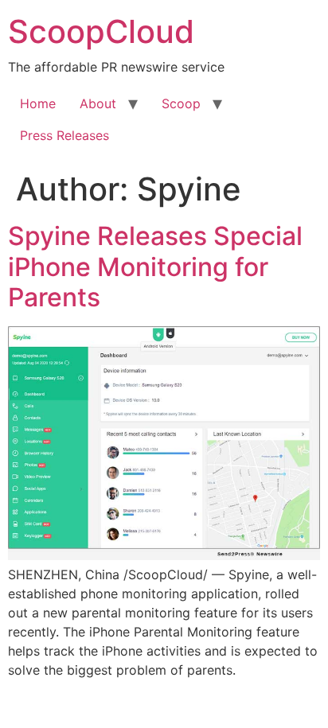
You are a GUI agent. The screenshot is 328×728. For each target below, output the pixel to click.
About (98, 103)
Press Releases (64, 135)
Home (38, 103)
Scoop (181, 103)
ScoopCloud (101, 31)
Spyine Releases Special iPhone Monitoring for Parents (155, 266)
